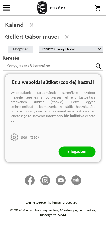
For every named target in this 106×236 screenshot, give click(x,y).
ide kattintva (74, 116)
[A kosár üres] (98, 7)
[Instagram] (45, 180)
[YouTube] (60, 180)
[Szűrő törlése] (31, 25)
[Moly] (76, 180)
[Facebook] (30, 180)
